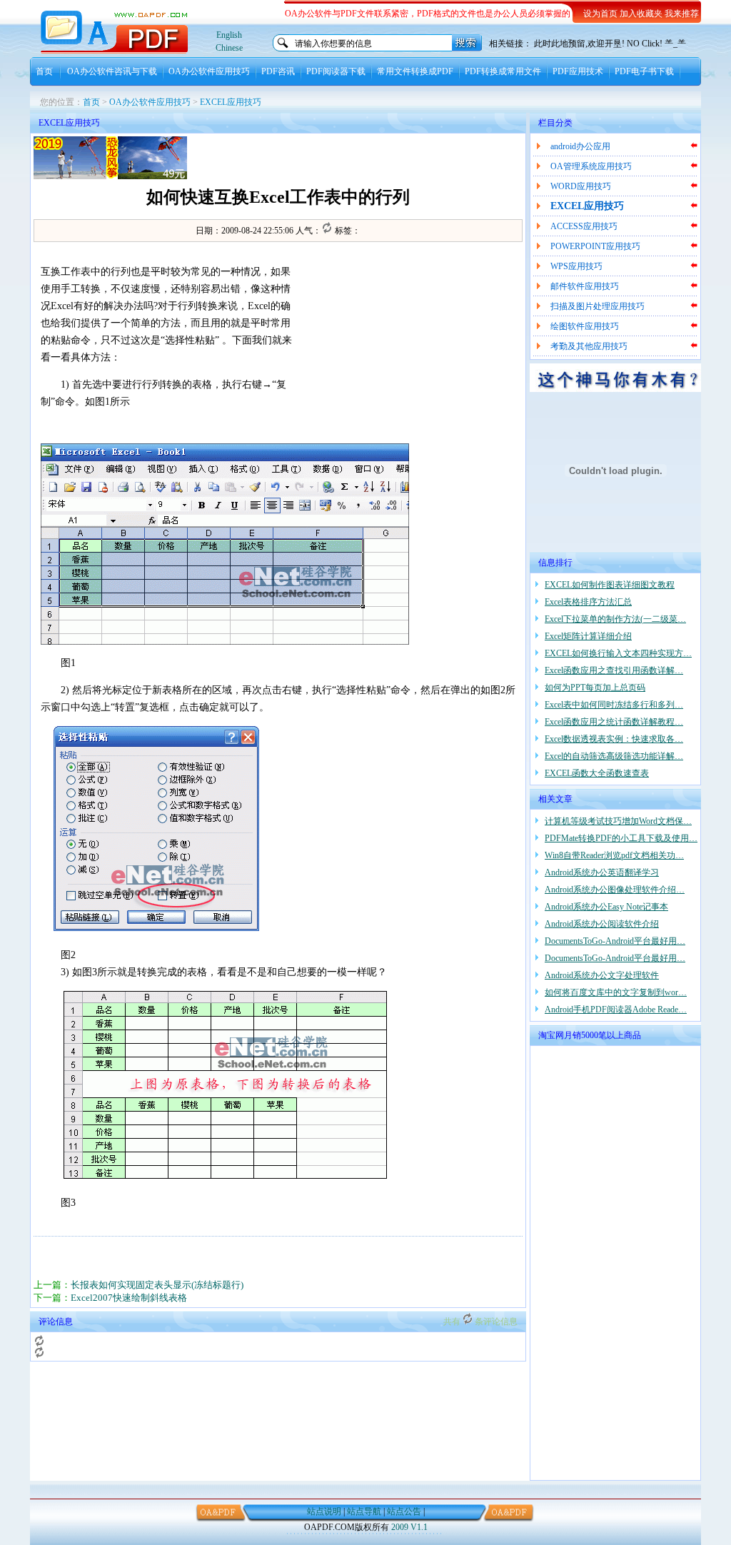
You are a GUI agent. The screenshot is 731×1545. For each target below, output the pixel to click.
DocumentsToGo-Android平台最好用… (615, 941)
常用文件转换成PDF (415, 71)
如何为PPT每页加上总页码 (595, 688)
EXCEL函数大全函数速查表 (597, 773)
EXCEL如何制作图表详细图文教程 (610, 585)
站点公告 (404, 1511)
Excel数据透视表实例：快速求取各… (614, 739)
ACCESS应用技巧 (583, 226)
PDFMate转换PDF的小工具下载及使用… (621, 838)
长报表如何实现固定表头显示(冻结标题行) (157, 1284)
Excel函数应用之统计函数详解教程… (614, 722)
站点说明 (324, 1511)
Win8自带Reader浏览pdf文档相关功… (614, 855)
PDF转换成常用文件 (503, 71)
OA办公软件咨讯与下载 (112, 71)
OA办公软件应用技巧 (209, 71)
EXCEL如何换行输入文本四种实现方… (618, 653)
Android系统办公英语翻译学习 (602, 872)
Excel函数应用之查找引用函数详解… (614, 670)
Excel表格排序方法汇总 (588, 602)
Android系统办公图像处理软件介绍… (615, 890)
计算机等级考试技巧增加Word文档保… (618, 821)
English (229, 35)
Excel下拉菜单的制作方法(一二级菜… (615, 619)
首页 (44, 71)
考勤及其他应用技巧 (588, 346)
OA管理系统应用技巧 (591, 166)
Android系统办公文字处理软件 (602, 975)
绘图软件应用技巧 (584, 326)
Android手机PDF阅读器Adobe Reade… (616, 1010)
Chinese (229, 48)
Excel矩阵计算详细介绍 (588, 636)
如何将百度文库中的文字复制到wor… (616, 992)
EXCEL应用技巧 (230, 102)
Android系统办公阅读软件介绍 (602, 924)
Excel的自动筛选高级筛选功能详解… (614, 756)
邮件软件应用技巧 (584, 286)
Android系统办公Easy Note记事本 (606, 907)
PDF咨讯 (278, 71)
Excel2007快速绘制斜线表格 (129, 1297)
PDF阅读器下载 (336, 71)
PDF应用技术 (578, 71)
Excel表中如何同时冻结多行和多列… (614, 705)
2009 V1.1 (409, 1527)
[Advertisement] (355, 157)
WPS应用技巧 (576, 266)
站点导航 (364, 1511)
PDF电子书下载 (644, 71)
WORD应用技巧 (580, 186)
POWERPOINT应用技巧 (595, 246)
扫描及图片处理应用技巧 (597, 306)
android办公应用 (580, 146)
